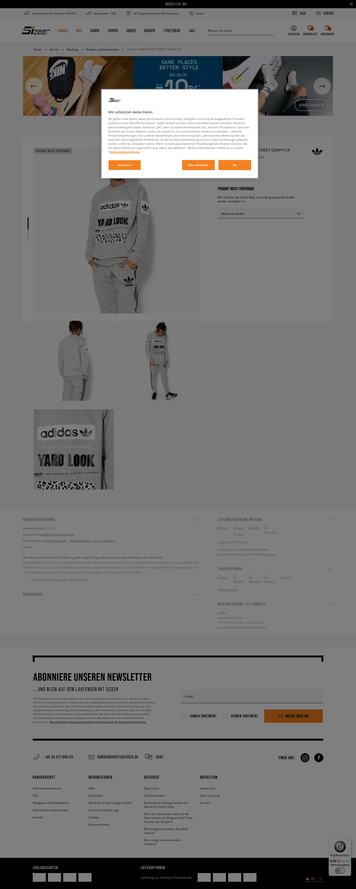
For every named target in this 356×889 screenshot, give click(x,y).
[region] (179, 134)
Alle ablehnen (198, 165)
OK (235, 165)
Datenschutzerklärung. (124, 152)
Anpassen (125, 165)
